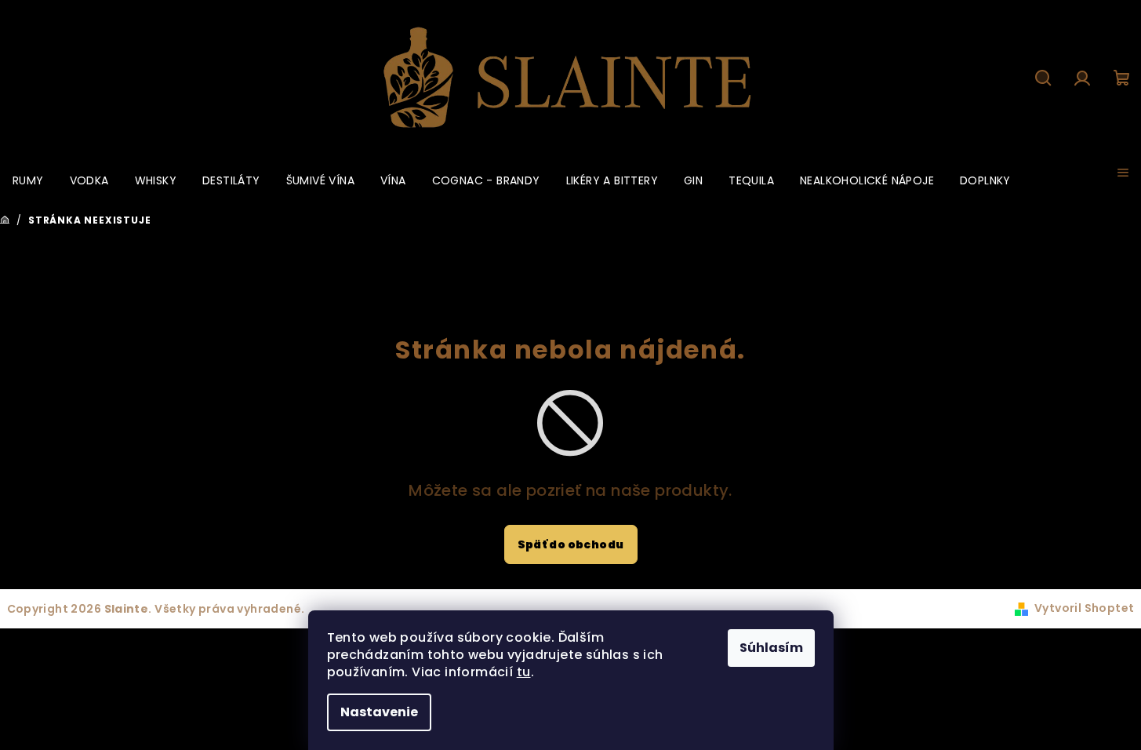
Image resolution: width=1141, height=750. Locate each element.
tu (524, 672)
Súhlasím (771, 648)
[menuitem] (28, 180)
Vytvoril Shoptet (1084, 608)
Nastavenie (379, 712)
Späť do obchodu (571, 544)
